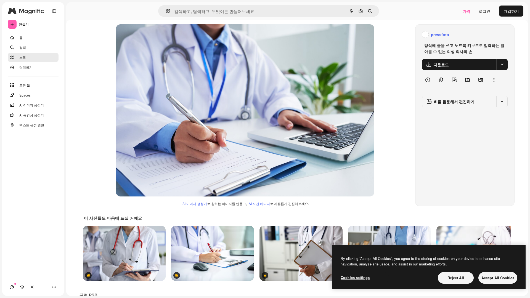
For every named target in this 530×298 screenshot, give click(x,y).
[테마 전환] (32, 287)
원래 (148, 35)
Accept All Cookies (497, 277)
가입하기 (511, 11)
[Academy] (22, 287)
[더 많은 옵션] (493, 80)
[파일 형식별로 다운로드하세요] (502, 64)
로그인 (484, 11)
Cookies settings (355, 277)
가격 (466, 11)
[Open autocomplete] (166, 11)
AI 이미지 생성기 (194, 203)
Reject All (455, 277)
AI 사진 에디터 (259, 203)
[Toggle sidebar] (54, 11)
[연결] (12, 287)
